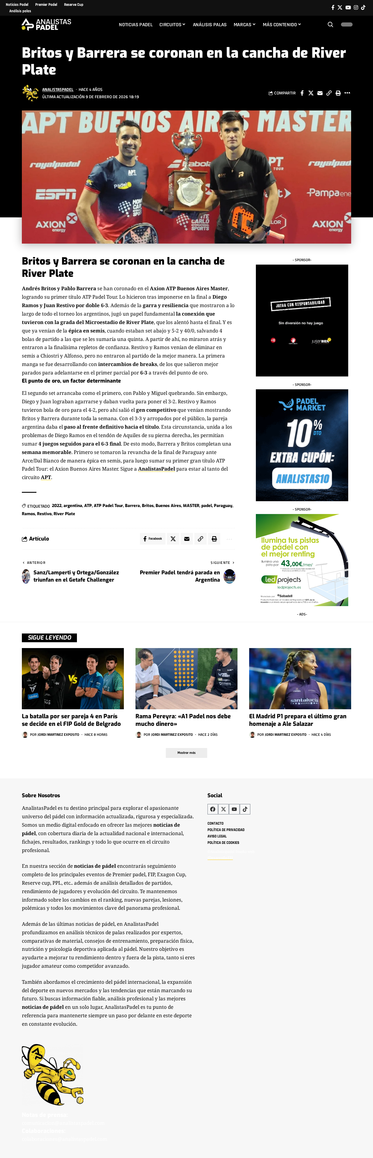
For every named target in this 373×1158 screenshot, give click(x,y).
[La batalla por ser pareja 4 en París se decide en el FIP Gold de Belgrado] (73, 678)
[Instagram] (356, 7)
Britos (148, 505)
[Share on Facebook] (302, 93)
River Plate (64, 514)
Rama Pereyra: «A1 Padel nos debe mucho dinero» (183, 720)
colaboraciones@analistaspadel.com (64, 1139)
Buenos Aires (168, 505)
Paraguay (223, 505)
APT (46, 477)
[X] (340, 7)
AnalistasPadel (57, 89)
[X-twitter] (223, 809)
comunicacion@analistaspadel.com (63, 1123)
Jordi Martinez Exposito (58, 734)
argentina (73, 505)
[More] (347, 93)
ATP (88, 505)
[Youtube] (234, 809)
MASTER (191, 505)
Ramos (28, 514)
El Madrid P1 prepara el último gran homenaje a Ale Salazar (297, 720)
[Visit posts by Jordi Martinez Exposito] (25, 734)
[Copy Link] (329, 93)
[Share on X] (311, 93)
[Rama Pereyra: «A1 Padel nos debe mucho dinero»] (186, 678)
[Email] (320, 93)
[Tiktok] (363, 7)
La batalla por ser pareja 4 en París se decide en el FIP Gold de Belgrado (71, 720)
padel (206, 505)
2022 (56, 505)
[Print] (338, 93)
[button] (330, 24)
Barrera (132, 505)
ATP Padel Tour (108, 505)
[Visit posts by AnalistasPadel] (30, 93)
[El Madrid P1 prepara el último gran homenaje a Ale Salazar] (300, 678)
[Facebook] (333, 7)
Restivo (44, 514)
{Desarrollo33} (220, 857)
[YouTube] (348, 7)
